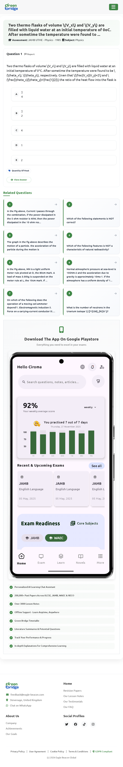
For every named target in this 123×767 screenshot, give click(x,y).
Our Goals (11, 733)
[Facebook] (75, 724)
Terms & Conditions (78, 751)
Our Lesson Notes (73, 696)
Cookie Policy (57, 751)
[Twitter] (66, 724)
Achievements (14, 728)
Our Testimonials (73, 701)
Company (11, 723)
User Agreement (37, 751)
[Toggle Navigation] (113, 7)
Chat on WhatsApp (20, 705)
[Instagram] (93, 724)
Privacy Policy (18, 751)
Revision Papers (72, 690)
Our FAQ (68, 706)
